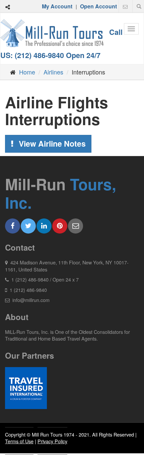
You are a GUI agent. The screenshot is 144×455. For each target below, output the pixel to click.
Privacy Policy (52, 441)
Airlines (53, 71)
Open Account (98, 6)
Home (27, 71)
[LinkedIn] (44, 226)
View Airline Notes (51, 143)
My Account (57, 6)
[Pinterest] (59, 226)
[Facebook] (12, 226)
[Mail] (75, 226)
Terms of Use (19, 441)
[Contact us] (125, 6)
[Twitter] (28, 226)
